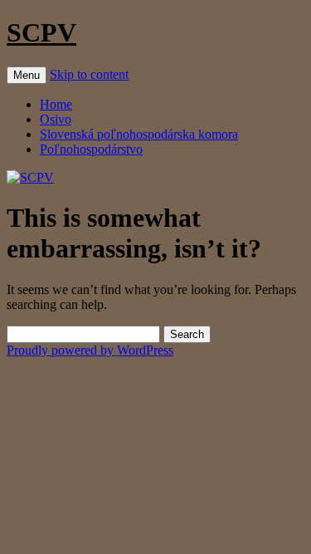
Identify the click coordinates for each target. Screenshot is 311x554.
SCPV (41, 32)
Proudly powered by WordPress (90, 350)
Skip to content (89, 74)
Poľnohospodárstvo (91, 149)
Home (56, 104)
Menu (26, 75)
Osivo (55, 119)
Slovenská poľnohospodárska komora (139, 134)
